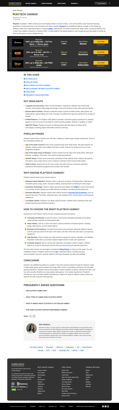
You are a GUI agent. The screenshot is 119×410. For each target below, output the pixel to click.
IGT (78, 347)
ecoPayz (88, 384)
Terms (71, 406)
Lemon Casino (42, 370)
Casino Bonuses (46, 3)
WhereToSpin (64, 249)
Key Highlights (31, 79)
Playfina (40, 386)
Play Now (100, 42)
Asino (39, 377)
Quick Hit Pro (66, 396)
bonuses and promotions (78, 192)
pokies (50, 28)
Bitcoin (88, 370)
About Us (42, 406)
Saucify (40, 350)
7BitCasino (41, 384)
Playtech (62, 26)
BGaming (59, 347)
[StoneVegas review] (17, 53)
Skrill (87, 379)
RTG (48, 350)
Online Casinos (30, 3)
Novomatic (49, 347)
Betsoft (75, 350)
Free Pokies (61, 3)
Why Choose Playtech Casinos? (38, 85)
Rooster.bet (41, 379)
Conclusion (30, 92)
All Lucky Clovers (67, 389)
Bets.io (40, 393)
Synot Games (87, 347)
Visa (87, 373)
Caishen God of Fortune (69, 393)
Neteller (88, 382)
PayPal (88, 377)
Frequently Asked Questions (37, 95)
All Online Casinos (36, 347)
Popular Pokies (31, 82)
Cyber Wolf (65, 375)
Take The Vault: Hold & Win (70, 377)
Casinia (40, 382)
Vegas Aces (41, 391)
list (57, 252)
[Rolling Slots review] (17, 64)
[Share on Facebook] (30, 316)
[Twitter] (105, 406)
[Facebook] (103, 406)
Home (14, 10)
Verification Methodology (85, 406)
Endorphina (70, 347)
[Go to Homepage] (15, 4)
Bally (82, 350)
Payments (74, 3)
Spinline (40, 389)
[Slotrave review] (17, 42)
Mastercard (89, 375)
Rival (54, 350)
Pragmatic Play (64, 350)
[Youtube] (108, 406)
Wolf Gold (65, 391)
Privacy (62, 406)
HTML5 (76, 187)
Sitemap (32, 406)
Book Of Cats (66, 386)
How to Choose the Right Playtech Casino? (42, 89)
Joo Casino (41, 373)
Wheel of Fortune (67, 373)
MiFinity (88, 386)
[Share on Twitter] (34, 316)
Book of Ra (65, 370)
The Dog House (67, 382)
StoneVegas (41, 375)
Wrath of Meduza (67, 379)
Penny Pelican (66, 384)
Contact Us (52, 406)
